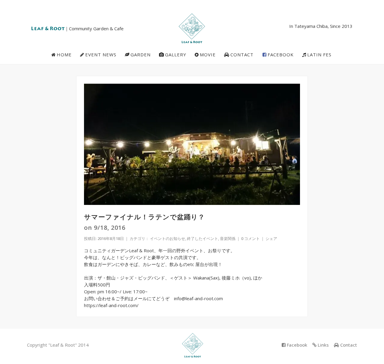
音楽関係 (228, 238)
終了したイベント (202, 238)
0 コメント (250, 238)
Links (323, 345)
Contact (348, 345)
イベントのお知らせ (167, 238)
